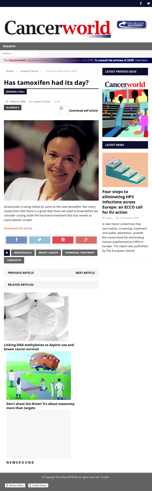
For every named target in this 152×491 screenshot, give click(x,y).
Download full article (18, 228)
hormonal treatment (79, 252)
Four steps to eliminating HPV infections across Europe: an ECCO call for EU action (122, 202)
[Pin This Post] (62, 240)
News (109, 218)
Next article (85, 273)
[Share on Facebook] (16, 240)
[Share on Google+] (86, 240)
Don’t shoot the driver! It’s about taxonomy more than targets (40, 406)
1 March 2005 (17, 101)
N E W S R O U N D (20, 462)
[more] (130, 251)
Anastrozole (23, 252)
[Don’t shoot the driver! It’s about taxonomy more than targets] (38, 397)
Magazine (9, 46)
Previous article (21, 273)
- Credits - (104, 477)
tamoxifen (14, 260)
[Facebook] (140, 3)
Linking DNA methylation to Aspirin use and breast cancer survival (39, 347)
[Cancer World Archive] (58, 27)
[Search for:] (20, 53)
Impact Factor (42, 101)
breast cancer (48, 252)
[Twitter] (148, 3)
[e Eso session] (131, 29)
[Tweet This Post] (39, 240)
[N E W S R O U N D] (38, 456)
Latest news (114, 145)
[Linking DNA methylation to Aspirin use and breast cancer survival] (36, 339)
